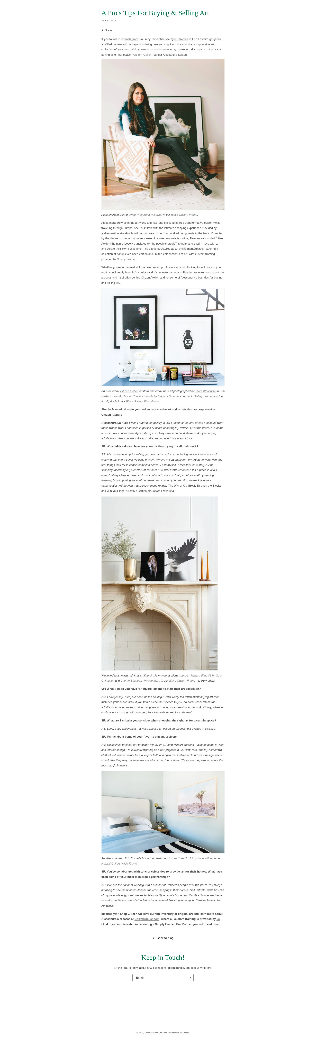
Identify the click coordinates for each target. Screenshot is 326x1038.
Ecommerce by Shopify (178, 1033)
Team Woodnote (205, 391)
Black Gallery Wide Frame (142, 401)
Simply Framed (151, 1033)
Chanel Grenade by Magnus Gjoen (154, 396)
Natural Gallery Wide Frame (119, 863)
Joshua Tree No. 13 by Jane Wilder (190, 858)
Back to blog (165, 938)
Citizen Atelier (129, 391)
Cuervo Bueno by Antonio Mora (140, 680)
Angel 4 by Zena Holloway (145, 214)
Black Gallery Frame (184, 214)
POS (161, 1033)
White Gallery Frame (182, 680)
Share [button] (108, 30)
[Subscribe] (189, 978)
